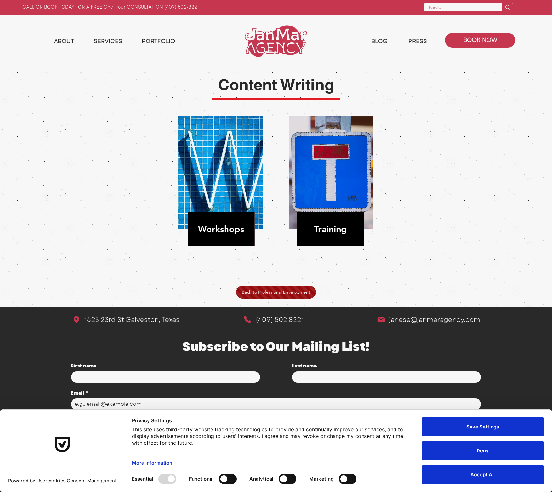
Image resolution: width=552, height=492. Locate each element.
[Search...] (507, 7)
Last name (304, 366)
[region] (221, 185)
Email (79, 393)
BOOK (51, 7)
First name (83, 366)
